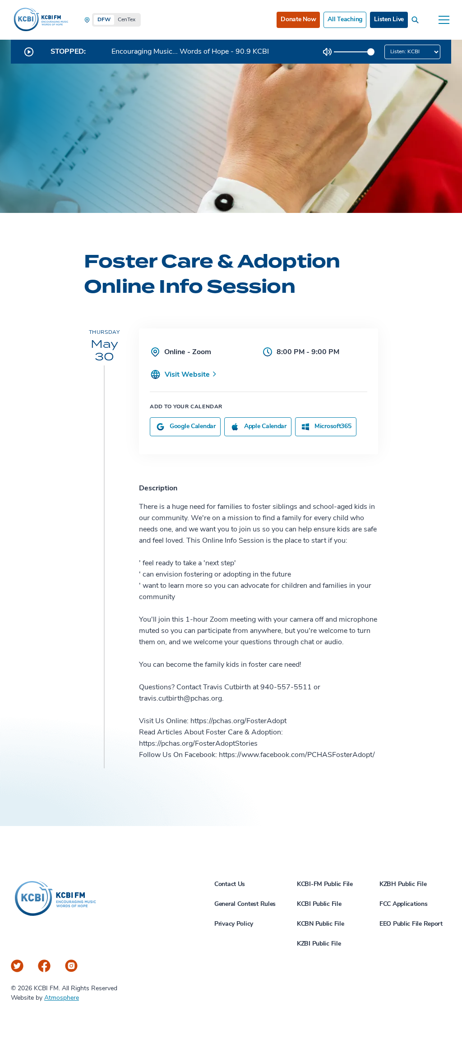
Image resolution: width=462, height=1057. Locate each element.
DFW (104, 20)
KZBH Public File (403, 884)
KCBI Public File (319, 904)
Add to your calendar (186, 407)
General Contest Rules (245, 904)
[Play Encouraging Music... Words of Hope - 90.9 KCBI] (29, 52)
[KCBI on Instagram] (71, 966)
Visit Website (188, 374)
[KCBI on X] (17, 966)
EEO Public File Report (411, 924)
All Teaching (345, 19)
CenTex (126, 20)
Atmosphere (61, 998)
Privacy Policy (233, 924)
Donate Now (298, 19)
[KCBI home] (40, 19)
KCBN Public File (320, 924)
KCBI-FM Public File (325, 884)
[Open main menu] (444, 20)
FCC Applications (403, 904)
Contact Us (229, 884)
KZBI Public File (319, 944)
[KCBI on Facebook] (44, 966)
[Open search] (416, 19)
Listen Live (389, 19)
